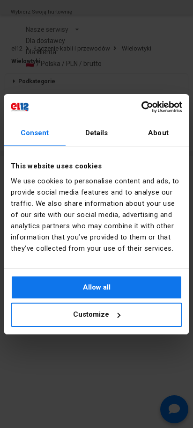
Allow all (97, 287)
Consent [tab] (35, 133)
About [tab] (158, 133)
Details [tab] (96, 133)
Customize (91, 314)
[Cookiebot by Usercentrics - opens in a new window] (141, 107)
